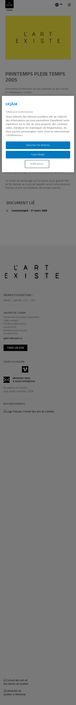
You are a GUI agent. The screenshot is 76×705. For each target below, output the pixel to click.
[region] (38, 134)
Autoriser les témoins (38, 145)
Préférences (37, 163)
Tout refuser (38, 154)
